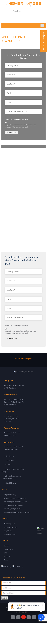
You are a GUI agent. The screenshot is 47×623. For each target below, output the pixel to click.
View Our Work (43, 43)
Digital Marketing (10, 495)
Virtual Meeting (10, 483)
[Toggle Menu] (42, 25)
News (6, 560)
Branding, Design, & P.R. (13, 509)
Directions (12, 388)
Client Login (8, 549)
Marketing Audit (9, 524)
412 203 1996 (30, 17)
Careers (6, 546)
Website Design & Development (15, 498)
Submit (4, 598)
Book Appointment (10, 527)
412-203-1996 (9, 456)
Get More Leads (11, 132)
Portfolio (7, 556)
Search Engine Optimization (13, 505)
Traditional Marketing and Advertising (17, 512)
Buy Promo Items (10, 534)
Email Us (8, 465)
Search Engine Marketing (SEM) (15, 502)
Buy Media (8, 531)
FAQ (5, 553)
